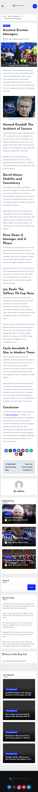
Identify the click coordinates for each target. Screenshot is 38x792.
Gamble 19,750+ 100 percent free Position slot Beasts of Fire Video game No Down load (18, 634)
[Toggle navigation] (2, 6)
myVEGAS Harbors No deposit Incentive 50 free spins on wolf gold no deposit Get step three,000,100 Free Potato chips (18, 606)
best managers (12, 415)
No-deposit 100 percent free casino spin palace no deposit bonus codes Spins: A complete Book (17, 625)
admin (11, 39)
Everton (6, 26)
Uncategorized (11, 689)
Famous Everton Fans (14, 518)
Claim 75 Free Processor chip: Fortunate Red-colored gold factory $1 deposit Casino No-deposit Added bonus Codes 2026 (18, 644)
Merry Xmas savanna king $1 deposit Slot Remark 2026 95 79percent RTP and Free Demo (17, 615)
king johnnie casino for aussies (14, 661)
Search (5, 581)
